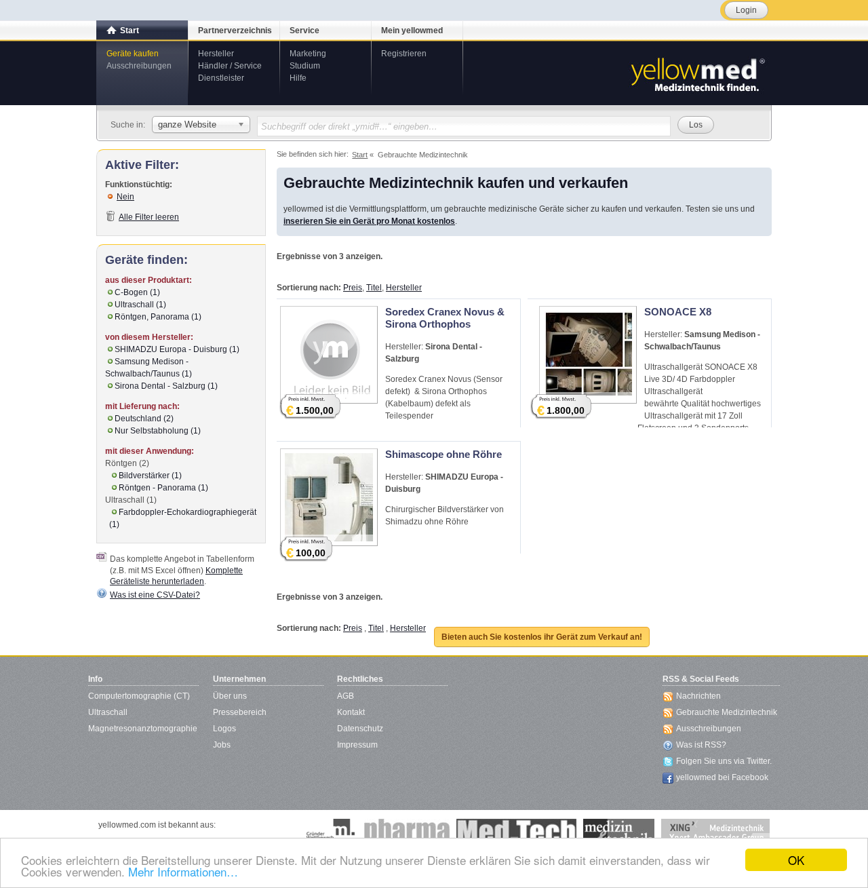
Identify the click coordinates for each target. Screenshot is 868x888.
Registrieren (404, 53)
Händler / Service (230, 66)
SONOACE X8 (677, 311)
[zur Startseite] (697, 73)
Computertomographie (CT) (139, 696)
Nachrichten (698, 696)
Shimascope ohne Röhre (443, 454)
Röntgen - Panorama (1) (163, 488)
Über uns (230, 696)
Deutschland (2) (144, 418)
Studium (305, 66)
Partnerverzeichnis (235, 30)
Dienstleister (221, 78)
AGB (345, 696)
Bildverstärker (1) (150, 475)
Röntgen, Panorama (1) (158, 317)
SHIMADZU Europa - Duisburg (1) (177, 349)
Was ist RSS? (701, 745)
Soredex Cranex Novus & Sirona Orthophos (445, 318)
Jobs (222, 745)
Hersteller (216, 53)
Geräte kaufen (132, 53)
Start (129, 30)
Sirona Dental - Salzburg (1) (166, 386)
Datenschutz (360, 728)
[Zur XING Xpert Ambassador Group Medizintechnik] (715, 832)
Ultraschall (107, 712)
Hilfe (298, 78)
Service (304, 30)
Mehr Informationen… (183, 871)
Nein (125, 196)
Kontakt (351, 712)
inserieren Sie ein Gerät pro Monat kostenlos (369, 221)
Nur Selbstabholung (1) (158, 431)
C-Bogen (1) (137, 292)
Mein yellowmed (412, 30)
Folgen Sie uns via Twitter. (724, 761)
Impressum (357, 745)
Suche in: (128, 125)
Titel (374, 287)
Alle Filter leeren (149, 217)
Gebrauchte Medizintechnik (726, 712)
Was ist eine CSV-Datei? (155, 595)
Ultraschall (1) (140, 304)
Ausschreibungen (139, 66)
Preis (352, 287)
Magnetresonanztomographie (142, 728)
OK (796, 859)
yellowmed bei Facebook (722, 777)
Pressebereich (240, 712)
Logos (224, 728)
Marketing (308, 53)
